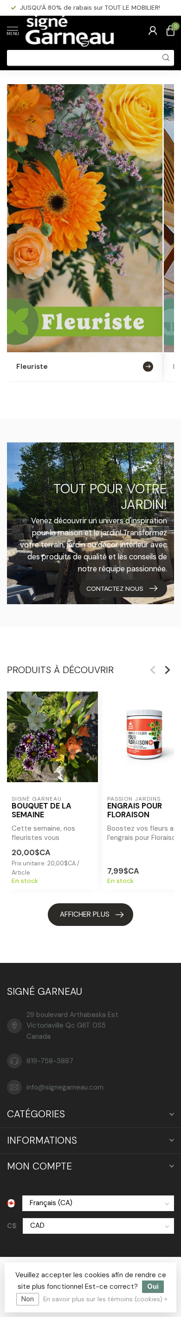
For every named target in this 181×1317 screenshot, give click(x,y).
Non (27, 1299)
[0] (170, 30)
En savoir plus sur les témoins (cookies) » (105, 1299)
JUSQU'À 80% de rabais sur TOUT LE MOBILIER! (90, 7)
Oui (153, 1286)
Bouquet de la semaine (41, 811)
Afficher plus (85, 914)
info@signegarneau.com (64, 1087)
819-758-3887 (49, 1061)
